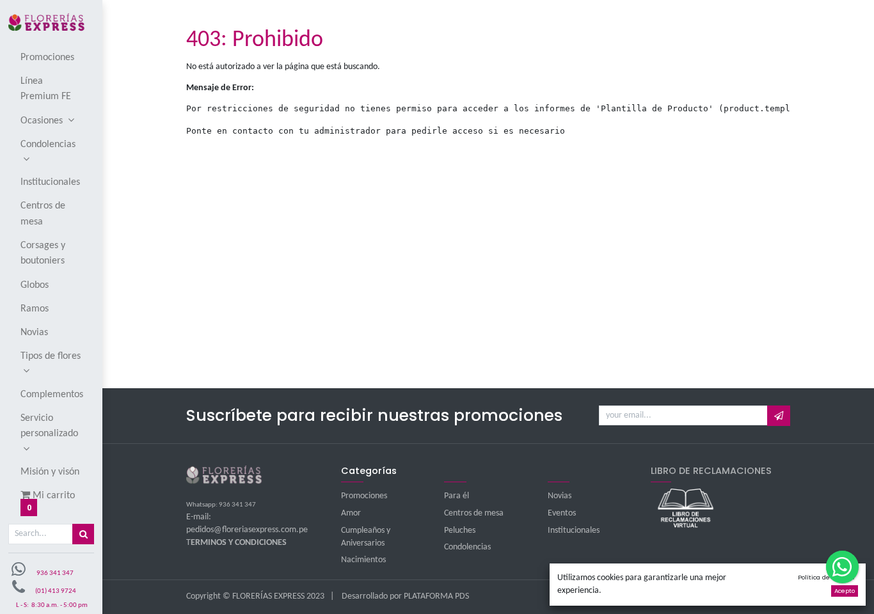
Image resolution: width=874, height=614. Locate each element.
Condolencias (467, 547)
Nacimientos (363, 560)
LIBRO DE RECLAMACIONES (711, 470)
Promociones (364, 496)
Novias (559, 496)
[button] (778, 415)
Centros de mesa (474, 513)
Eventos (562, 513)
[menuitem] (51, 56)
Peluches (459, 530)
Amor (351, 513)
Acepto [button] (844, 590)
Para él (456, 496)
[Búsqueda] (83, 534)
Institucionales (574, 530)
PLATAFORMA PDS (436, 596)
